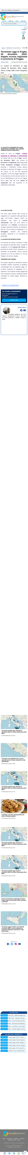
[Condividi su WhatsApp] (18, 1153)
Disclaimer (22, 1138)
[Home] (12, 19)
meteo (4, 21)
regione (23, 21)
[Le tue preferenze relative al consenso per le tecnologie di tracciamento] (25, 1152)
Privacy (18, 1140)
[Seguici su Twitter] (12, 944)
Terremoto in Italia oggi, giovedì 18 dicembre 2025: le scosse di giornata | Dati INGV (14, 788)
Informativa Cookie (12, 1140)
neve (17, 21)
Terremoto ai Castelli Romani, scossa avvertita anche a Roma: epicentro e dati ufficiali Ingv (13, 760)
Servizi (3, 1138)
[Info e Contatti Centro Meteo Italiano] (19, 944)
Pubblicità (16, 1138)
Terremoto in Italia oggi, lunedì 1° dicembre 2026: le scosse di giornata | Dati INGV (14, 872)
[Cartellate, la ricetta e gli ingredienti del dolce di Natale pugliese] (14, 806)
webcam (11, 21)
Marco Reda (5, 62)
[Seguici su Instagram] (15, 944)
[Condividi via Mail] (23, 1153)
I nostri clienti (9, 1138)
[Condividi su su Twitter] (9, 1153)
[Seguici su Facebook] (8, 944)
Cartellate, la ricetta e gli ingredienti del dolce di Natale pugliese (13, 815)
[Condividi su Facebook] (4, 1153)
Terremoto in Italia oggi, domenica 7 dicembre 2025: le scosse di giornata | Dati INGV (14, 844)
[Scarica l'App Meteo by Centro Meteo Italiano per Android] (23, 35)
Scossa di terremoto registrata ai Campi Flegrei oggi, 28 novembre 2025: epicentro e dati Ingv (14, 900)
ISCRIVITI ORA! (14, 300)
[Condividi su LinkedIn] (14, 1153)
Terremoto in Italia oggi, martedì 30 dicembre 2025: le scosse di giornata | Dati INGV (14, 732)
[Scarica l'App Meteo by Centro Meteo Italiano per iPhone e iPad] (23, 38)
